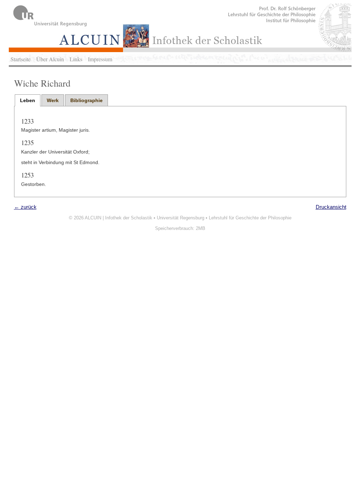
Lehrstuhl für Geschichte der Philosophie (250, 217)
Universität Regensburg (180, 217)
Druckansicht (331, 207)
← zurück (25, 207)
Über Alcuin (50, 59)
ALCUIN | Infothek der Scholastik (118, 217)
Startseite (21, 59)
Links (76, 59)
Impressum (100, 59)
